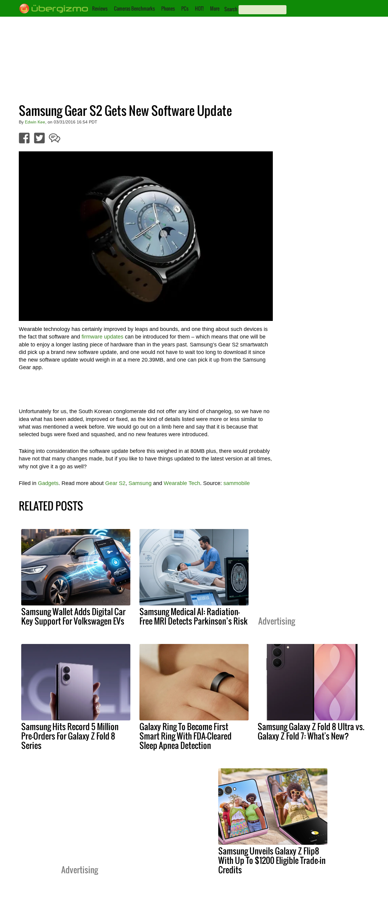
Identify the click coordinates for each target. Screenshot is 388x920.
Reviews (100, 8)
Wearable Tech (182, 483)
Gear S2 (115, 483)
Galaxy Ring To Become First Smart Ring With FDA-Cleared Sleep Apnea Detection (185, 735)
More (214, 8)
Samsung (140, 483)
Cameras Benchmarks (134, 8)
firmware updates (102, 337)
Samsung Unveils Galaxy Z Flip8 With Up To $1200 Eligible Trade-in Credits (272, 860)
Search (230, 9)
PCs (185, 8)
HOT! (199, 8)
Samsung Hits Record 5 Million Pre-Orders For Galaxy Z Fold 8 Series (70, 735)
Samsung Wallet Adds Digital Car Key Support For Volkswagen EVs (73, 616)
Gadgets (48, 483)
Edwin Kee (35, 122)
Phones (168, 8)
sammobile (236, 483)
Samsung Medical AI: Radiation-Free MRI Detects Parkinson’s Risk (193, 616)
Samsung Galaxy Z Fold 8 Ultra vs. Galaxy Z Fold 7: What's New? (311, 731)
